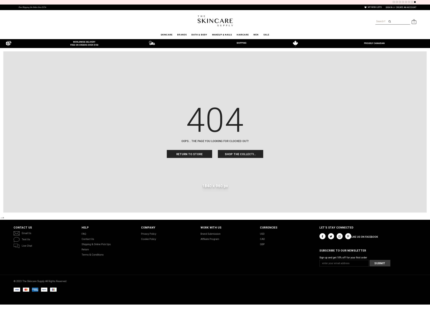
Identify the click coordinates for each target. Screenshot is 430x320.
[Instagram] (340, 236)
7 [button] (412, 2)
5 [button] (406, 2)
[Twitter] (331, 236)
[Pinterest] (348, 236)
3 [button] (400, 2)
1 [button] (394, 2)
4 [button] (403, 2)
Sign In (389, 7)
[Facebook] (322, 236)
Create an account (406, 7)
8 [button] (415, 2)
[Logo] (215, 21)
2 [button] (397, 2)
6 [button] (409, 2)
